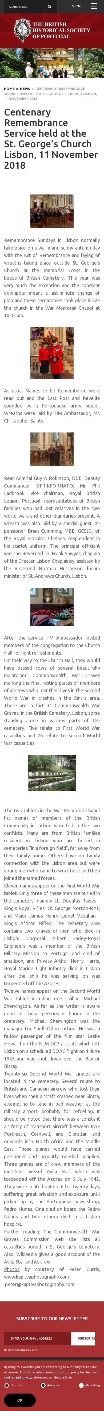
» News (22, 89)
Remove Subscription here (20, 1349)
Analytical (54, 1385)
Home (9, 89)
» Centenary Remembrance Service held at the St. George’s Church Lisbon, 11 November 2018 (50, 93)
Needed (16, 1385)
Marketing (92, 1385)
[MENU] (94, 6)
